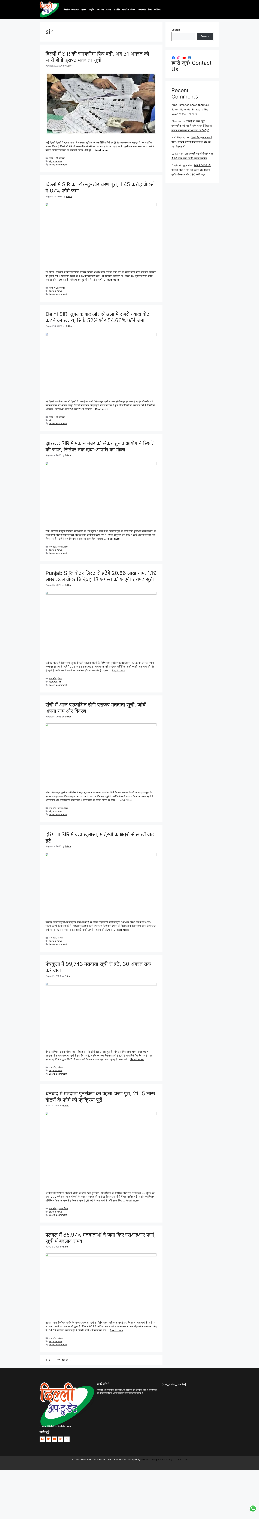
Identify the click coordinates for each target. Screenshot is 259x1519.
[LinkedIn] (189, 58)
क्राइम (83, 9)
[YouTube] (184, 58)
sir (50, 161)
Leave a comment (58, 164)
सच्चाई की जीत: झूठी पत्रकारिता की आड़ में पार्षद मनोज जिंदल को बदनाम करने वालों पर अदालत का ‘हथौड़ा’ (191, 126)
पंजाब (60, 678)
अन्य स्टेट (100, 9)
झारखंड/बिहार (63, 546)
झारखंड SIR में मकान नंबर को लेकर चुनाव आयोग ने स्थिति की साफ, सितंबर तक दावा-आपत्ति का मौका (100, 446)
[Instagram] (178, 58)
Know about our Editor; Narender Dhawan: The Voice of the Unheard (190, 109)
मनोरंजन (157, 9)
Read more (101, 150)
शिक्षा (150, 9)
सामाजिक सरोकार (128, 9)
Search (175, 29)
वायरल (108, 9)
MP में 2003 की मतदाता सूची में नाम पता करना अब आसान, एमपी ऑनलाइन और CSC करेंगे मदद (191, 170)
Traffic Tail (181, 1459)
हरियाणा (60, 937)
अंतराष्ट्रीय (142, 9)
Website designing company (156, 1459)
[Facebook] (173, 58)
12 (59, 1360)
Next (66, 1360)
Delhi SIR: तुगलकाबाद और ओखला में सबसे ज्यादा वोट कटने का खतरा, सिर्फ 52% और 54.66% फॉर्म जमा (97, 317)
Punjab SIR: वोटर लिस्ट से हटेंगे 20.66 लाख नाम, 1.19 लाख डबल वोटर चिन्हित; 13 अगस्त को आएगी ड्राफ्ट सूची (101, 576)
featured (53, 681)
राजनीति (117, 9)
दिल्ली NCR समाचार (71, 9)
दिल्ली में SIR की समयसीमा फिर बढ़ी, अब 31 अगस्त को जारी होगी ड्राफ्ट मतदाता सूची (97, 57)
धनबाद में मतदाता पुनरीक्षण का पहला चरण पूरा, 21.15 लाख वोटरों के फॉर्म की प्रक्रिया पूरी (100, 1096)
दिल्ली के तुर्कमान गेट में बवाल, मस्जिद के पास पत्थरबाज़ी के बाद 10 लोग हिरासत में (191, 142)
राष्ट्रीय (91, 9)
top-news (57, 161)
